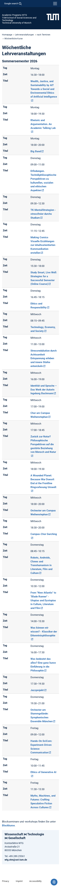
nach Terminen (43, 35)
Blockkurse (8, 825)
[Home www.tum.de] (53, 16)
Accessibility (35, 881)
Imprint (19, 881)
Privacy (5, 881)
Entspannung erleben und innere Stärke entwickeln (43, 358)
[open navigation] (55, 3)
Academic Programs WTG (14, 15)
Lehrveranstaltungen (24, 35)
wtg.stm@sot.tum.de (16, 859)
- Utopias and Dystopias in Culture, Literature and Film (43, 600)
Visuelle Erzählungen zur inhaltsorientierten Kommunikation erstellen (42, 245)
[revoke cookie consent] (54, 882)
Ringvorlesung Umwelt (43, 481)
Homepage (7, 35)
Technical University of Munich (16, 23)
